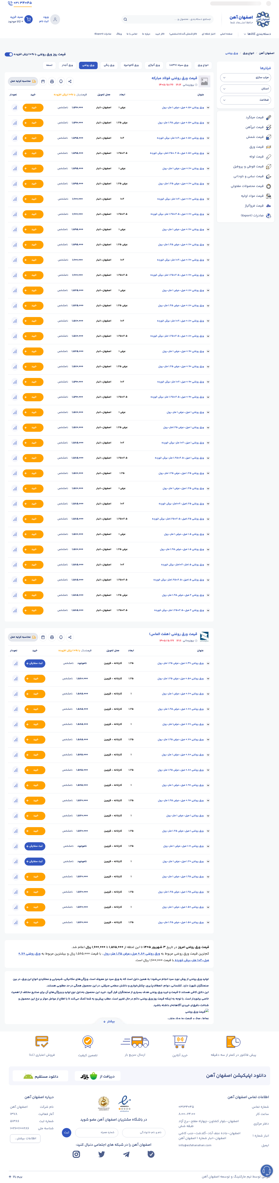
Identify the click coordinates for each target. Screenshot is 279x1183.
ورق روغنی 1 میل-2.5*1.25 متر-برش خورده (179, 458)
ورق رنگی (109, 65)
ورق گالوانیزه (131, 65)
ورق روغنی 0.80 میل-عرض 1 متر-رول (183, 290)
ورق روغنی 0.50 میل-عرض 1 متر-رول (183, 108)
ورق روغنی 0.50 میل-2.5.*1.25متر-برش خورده (177, 153)
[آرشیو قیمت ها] (43, 81)
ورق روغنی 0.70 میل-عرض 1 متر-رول (183, 229)
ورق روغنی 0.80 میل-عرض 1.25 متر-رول (181, 306)
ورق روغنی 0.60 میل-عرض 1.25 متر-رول (181, 184)
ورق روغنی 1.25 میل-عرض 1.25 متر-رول (181, 473)
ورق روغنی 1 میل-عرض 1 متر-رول (185, 412)
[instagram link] (76, 1154)
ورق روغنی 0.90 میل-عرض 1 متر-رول (183, 351)
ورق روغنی (231, 53)
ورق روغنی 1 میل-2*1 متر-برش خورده (183, 443)
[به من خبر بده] (61, 81)
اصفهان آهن (266, 53)
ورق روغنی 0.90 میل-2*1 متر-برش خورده (180, 382)
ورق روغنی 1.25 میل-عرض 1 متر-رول (183, 488)
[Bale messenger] (151, 1154)
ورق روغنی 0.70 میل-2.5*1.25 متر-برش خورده (177, 275)
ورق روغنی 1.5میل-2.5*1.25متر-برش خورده (178, 580)
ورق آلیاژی (154, 65)
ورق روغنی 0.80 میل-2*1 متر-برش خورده (180, 321)
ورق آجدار (67, 65)
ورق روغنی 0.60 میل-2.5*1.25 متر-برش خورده (177, 214)
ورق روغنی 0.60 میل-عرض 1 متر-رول (183, 168)
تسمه (49, 65)
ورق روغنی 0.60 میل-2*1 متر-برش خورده (180, 199)
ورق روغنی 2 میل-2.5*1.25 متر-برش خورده (179, 610)
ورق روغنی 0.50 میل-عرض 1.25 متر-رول (181, 123)
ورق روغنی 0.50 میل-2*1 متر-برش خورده (180, 138)
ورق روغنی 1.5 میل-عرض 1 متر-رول (184, 534)
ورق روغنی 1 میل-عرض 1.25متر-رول (183, 427)
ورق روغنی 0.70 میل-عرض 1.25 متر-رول (181, 245)
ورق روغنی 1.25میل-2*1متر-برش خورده (181, 504)
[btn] (28, 19)
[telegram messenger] (126, 1154)
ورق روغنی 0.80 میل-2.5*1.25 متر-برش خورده (177, 336)
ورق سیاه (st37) (178, 65)
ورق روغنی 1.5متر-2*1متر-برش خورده (182, 565)
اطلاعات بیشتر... (25, 1138)
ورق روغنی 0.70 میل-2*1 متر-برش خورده (180, 260)
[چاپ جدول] (52, 81)
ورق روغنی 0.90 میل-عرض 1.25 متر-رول (181, 366)
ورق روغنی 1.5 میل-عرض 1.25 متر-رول (182, 549)
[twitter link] (101, 1154)
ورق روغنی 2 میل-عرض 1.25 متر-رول (183, 595)
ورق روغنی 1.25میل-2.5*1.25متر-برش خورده (178, 519)
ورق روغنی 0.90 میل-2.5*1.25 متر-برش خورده (177, 397)
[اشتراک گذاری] (70, 81)
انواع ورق (248, 53)
